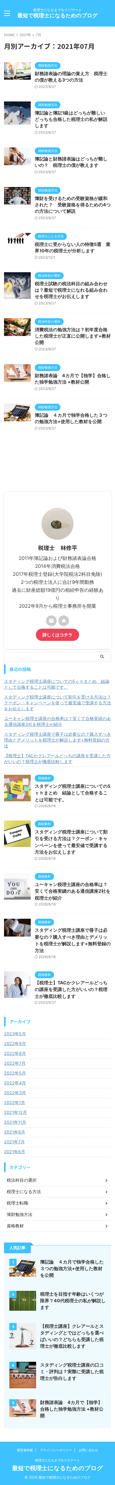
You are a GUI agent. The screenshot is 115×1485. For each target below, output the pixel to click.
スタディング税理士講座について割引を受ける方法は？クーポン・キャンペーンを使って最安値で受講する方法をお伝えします (57, 702)
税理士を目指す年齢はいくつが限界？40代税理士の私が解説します (73, 1300)
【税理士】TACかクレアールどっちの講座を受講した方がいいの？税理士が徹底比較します (57, 758)
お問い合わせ (88, 1450)
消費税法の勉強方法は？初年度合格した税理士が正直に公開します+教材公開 (73, 336)
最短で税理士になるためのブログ (57, 15)
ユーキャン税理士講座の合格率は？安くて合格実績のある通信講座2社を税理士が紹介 (57, 721)
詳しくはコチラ (57, 634)
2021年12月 (15, 1112)
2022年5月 (15, 1073)
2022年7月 (15, 1063)
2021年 (25, 35)
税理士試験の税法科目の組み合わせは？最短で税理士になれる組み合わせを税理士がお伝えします (71, 290)
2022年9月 (15, 1043)
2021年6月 (14, 1151)
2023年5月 (15, 1033)
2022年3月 (15, 1092)
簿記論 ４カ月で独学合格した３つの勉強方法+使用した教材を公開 (72, 1268)
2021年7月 (14, 1141)
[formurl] (51, 620)
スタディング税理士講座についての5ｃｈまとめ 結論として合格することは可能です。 (56, 684)
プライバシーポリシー (56, 1450)
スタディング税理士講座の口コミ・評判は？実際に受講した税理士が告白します (72, 1371)
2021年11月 (15, 1122)
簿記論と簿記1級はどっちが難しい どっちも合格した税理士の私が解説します (72, 119)
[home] (63, 620)
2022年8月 (15, 1053)
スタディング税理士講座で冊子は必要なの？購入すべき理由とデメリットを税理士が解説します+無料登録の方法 (57, 739)
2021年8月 (14, 1132)
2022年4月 (15, 1083)
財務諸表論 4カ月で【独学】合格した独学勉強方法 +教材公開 (71, 1409)
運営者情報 (25, 1450)
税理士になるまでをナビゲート (57, 1460)
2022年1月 (14, 1102)
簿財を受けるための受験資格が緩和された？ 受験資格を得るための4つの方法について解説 (73, 205)
